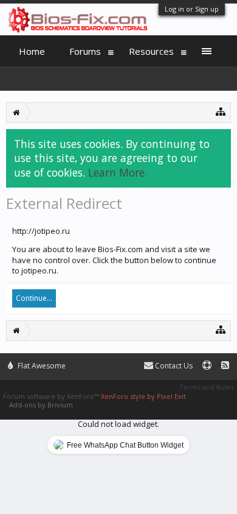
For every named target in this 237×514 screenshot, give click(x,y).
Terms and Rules (206, 387)
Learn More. (117, 172)
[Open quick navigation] (221, 111)
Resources (151, 51)
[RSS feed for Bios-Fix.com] (225, 365)
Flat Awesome (41, 366)
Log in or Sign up (192, 8)
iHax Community (118, 360)
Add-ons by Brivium (41, 404)
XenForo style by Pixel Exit (143, 396)
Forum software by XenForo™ (52, 396)
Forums (85, 51)
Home (32, 51)
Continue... (34, 298)
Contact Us (173, 366)
